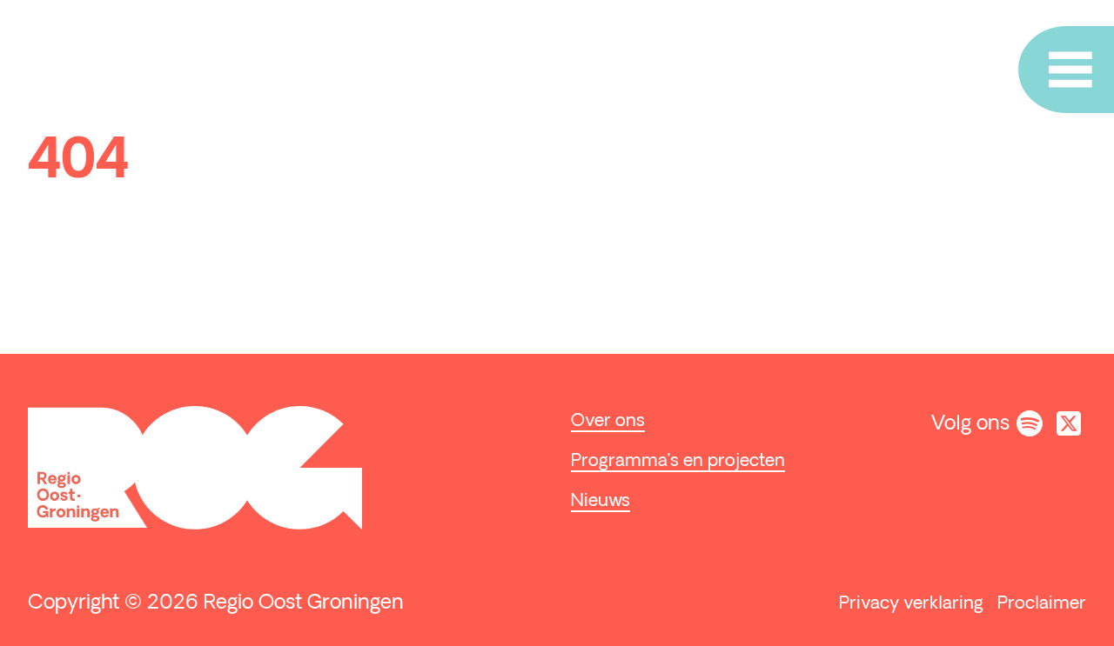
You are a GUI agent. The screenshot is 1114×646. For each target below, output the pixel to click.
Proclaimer (1041, 604)
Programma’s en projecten (678, 461)
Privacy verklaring (911, 604)
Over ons (608, 421)
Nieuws (600, 501)
